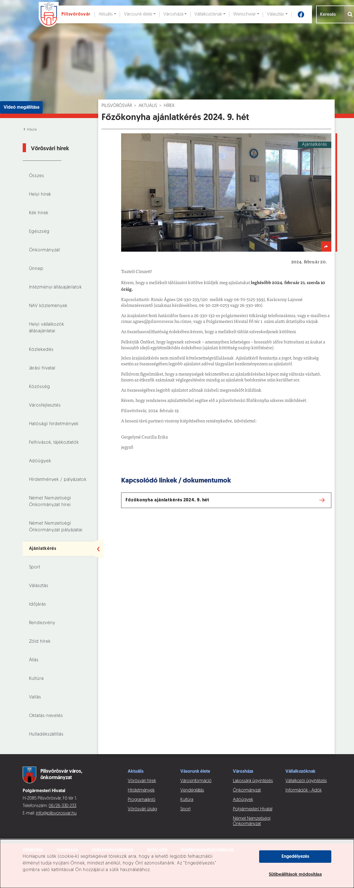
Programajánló (141, 800)
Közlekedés (41, 350)
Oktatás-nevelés (46, 716)
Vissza (31, 129)
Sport (34, 567)
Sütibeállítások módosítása (295, 874)
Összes (36, 176)
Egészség (39, 231)
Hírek (169, 106)
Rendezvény (42, 623)
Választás (275, 14)
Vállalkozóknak (208, 14)
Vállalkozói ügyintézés (306, 781)
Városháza (173, 14)
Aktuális (106, 14)
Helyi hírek (40, 194)
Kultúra (36, 679)
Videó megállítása (21, 107)
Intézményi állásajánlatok (55, 287)
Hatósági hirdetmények (54, 424)
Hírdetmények (141, 790)
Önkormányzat (44, 250)
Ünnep (36, 269)
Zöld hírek (40, 641)
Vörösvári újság (142, 809)
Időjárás (37, 604)
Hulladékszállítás (46, 734)
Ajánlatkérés (43, 549)
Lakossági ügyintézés (253, 781)
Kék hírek (38, 213)
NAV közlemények (48, 306)
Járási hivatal (42, 368)
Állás (34, 660)
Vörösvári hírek (142, 781)
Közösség (39, 387)
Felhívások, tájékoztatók (54, 442)
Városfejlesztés (45, 405)
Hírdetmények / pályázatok (58, 480)
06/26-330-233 (62, 806)
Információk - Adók (303, 790)
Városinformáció (196, 781)
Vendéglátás (192, 790)
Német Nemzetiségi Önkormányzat (251, 821)
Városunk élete (138, 14)
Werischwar (244, 14)
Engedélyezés (295, 856)
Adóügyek (40, 461)
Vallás (35, 697)
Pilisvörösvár (116, 106)
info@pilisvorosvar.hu (56, 813)
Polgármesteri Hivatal (252, 809)
